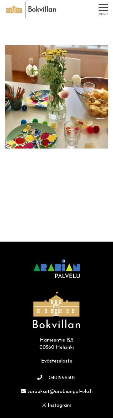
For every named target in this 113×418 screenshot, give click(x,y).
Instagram (59, 405)
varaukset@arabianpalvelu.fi (60, 391)
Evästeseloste (56, 361)
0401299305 (62, 377)
